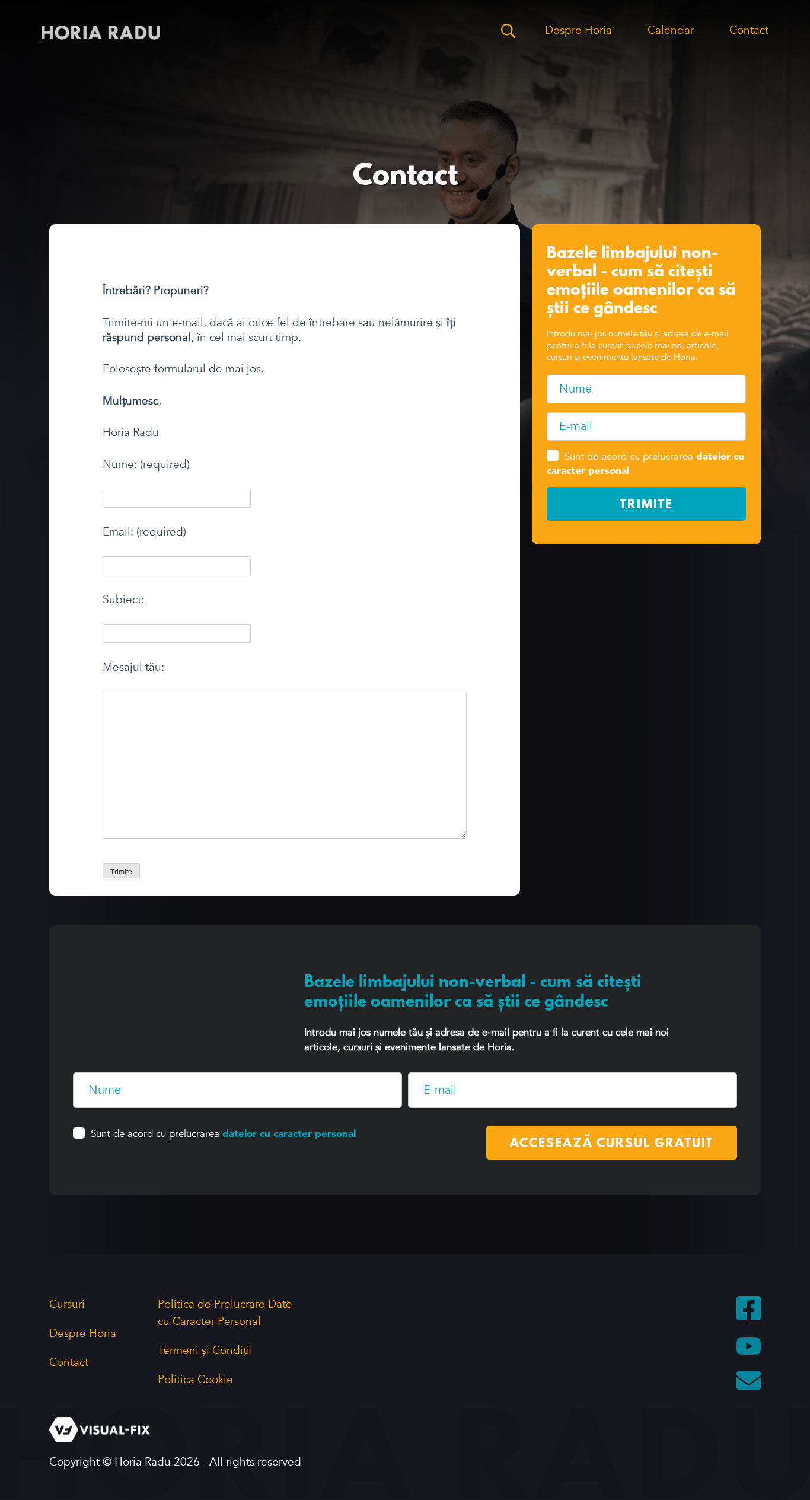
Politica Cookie (195, 1379)
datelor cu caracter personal (289, 1134)
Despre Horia (578, 30)
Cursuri (67, 1304)
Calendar (671, 30)
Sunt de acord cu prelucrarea (223, 1134)
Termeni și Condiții (205, 1350)
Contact (748, 30)
